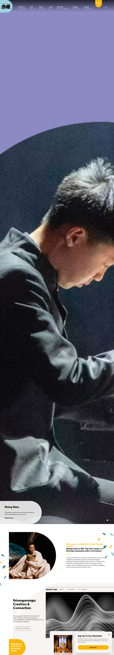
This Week (71, 589)
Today (61, 589)
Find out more (22, 628)
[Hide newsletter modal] (109, 635)
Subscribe (93, 647)
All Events (82, 589)
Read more (9, 518)
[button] (104, 520)
